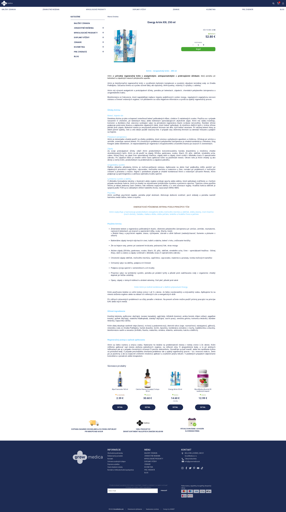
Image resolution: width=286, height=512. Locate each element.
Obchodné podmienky (115, 453)
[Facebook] (186, 468)
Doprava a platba (113, 464)
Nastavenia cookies (152, 509)
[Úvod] (88, 452)
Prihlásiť (164, 490)
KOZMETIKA (210, 9)
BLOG (282, 9)
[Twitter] (190, 468)
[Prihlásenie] (282, 4)
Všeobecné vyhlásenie (135, 509)
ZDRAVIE (176, 9)
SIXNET (172, 509)
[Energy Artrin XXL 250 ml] (124, 46)
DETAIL (120, 407)
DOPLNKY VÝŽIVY (139, 9)
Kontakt (110, 459)
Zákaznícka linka (191, 459)
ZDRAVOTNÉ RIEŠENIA (51, 9)
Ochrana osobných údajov (116, 461)
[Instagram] (182, 468)
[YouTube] (198, 468)
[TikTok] (201, 468)
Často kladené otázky (115, 467)
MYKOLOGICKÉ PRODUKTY (96, 9)
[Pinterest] (194, 468)
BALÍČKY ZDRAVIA (9, 9)
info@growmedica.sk (192, 461)
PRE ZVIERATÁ (247, 9)
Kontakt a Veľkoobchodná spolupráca (120, 470)
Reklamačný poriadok (115, 456)
